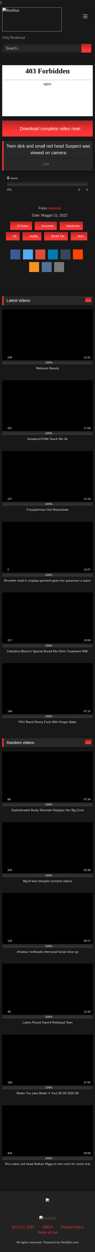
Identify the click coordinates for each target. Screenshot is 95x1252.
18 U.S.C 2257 (23, 1227)
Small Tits (58, 236)
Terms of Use (47, 1232)
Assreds (54, 208)
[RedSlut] (39, 21)
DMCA (48, 1227)
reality (33, 236)
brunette (47, 226)
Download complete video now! (50, 128)
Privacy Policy (72, 1227)
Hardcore (73, 226)
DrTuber (22, 226)
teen (81, 236)
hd (14, 236)
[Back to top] (81, 1239)
